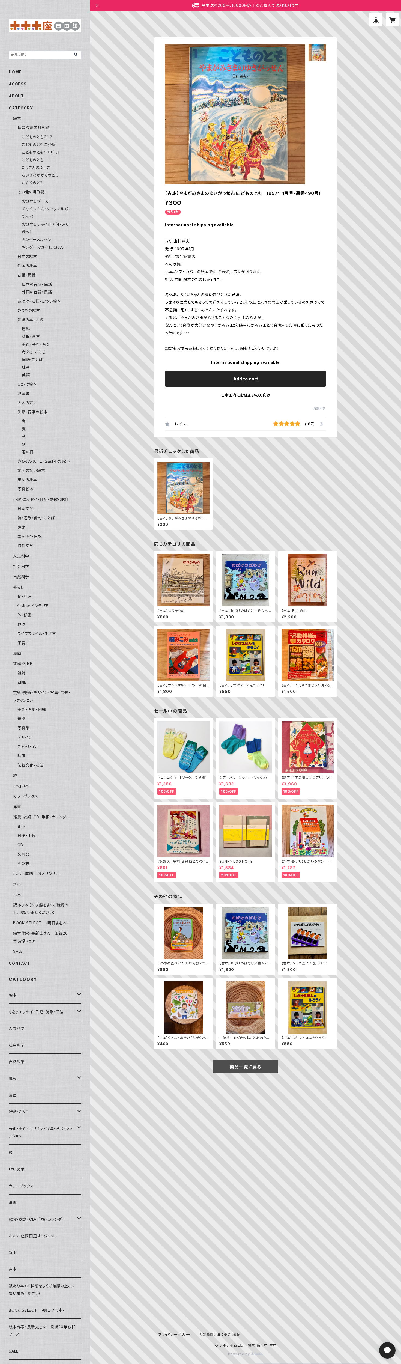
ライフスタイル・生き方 (36, 633)
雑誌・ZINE (22, 663)
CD (20, 844)
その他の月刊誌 (31, 192)
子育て (23, 643)
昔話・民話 (26, 275)
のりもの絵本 (28, 310)
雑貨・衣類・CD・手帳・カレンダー (41, 817)
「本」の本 (21, 786)
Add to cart (245, 379)
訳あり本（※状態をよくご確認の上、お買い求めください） (41, 1289)
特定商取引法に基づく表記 (219, 1334)
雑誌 (21, 673)
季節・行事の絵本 (32, 412)
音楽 (21, 718)
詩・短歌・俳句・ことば (36, 518)
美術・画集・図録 (31, 709)
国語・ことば (32, 359)
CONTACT (19, 963)
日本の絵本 (27, 256)
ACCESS (18, 84)
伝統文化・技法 (30, 765)
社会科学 (21, 566)
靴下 (21, 826)
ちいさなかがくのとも (40, 175)
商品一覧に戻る (245, 1067)
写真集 (23, 728)
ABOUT (16, 96)
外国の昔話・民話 (37, 292)
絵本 (17, 118)
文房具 (23, 854)
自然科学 (21, 576)
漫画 (17, 653)
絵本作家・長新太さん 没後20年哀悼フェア (42, 1330)
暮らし (18, 587)
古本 (17, 894)
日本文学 (25, 508)
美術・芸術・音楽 (36, 344)
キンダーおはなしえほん (43, 247)
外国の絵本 (27, 265)
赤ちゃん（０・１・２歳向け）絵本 (43, 461)
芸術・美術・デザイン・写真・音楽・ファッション (41, 1132)
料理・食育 (31, 336)
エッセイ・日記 (29, 536)
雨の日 (28, 451)
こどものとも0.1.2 (37, 137)
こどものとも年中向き (40, 152)
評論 (21, 527)
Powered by (239, 1354)
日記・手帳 (26, 835)
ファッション (27, 746)
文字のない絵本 (31, 470)
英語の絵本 (27, 479)
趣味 (21, 624)
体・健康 (24, 615)
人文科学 (21, 556)
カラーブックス (25, 796)
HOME (15, 72)
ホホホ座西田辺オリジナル (36, 873)
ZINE (21, 682)
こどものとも (33, 159)
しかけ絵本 (27, 384)
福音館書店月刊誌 (33, 127)
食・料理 (24, 596)
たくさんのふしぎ (36, 167)
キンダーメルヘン (36, 239)
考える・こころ (34, 352)
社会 (26, 367)
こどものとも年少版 (39, 144)
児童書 (23, 393)
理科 (26, 329)
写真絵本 (25, 489)
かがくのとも (33, 182)
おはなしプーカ (35, 201)
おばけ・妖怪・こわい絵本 (39, 301)
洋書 (17, 806)
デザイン (24, 737)
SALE (18, 951)
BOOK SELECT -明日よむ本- (41, 923)
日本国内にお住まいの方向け (245, 395)
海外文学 (25, 545)
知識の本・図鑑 (30, 319)
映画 (21, 756)
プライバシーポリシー (174, 1334)
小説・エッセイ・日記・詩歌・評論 (40, 499)
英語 (26, 375)
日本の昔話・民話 (37, 284)
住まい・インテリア (33, 605)
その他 (23, 863)
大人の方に (27, 402)
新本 (17, 884)
